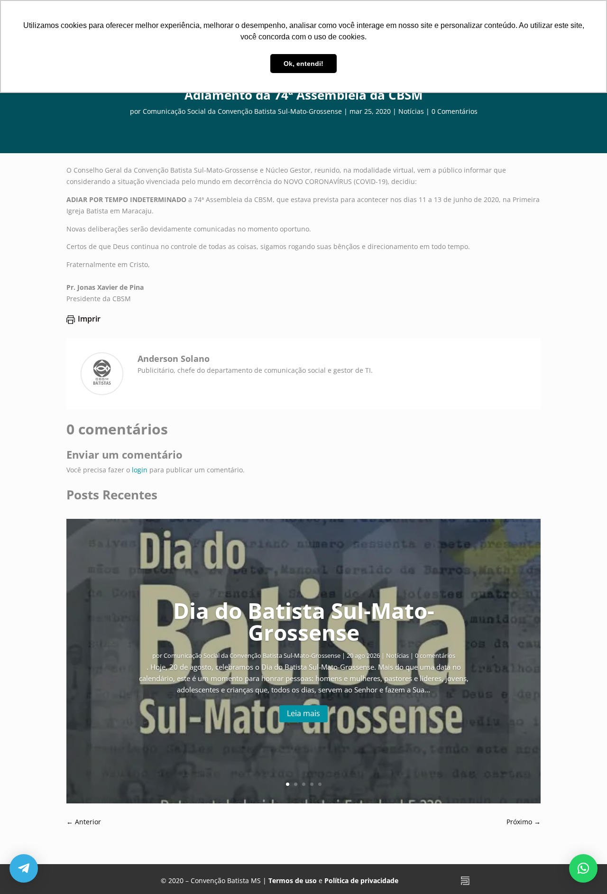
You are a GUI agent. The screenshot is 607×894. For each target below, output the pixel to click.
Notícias (411, 111)
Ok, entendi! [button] (303, 63)
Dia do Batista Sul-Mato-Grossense (303, 621)
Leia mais (303, 713)
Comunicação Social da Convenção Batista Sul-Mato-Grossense (242, 111)
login (139, 469)
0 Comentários (455, 111)
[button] (583, 868)
